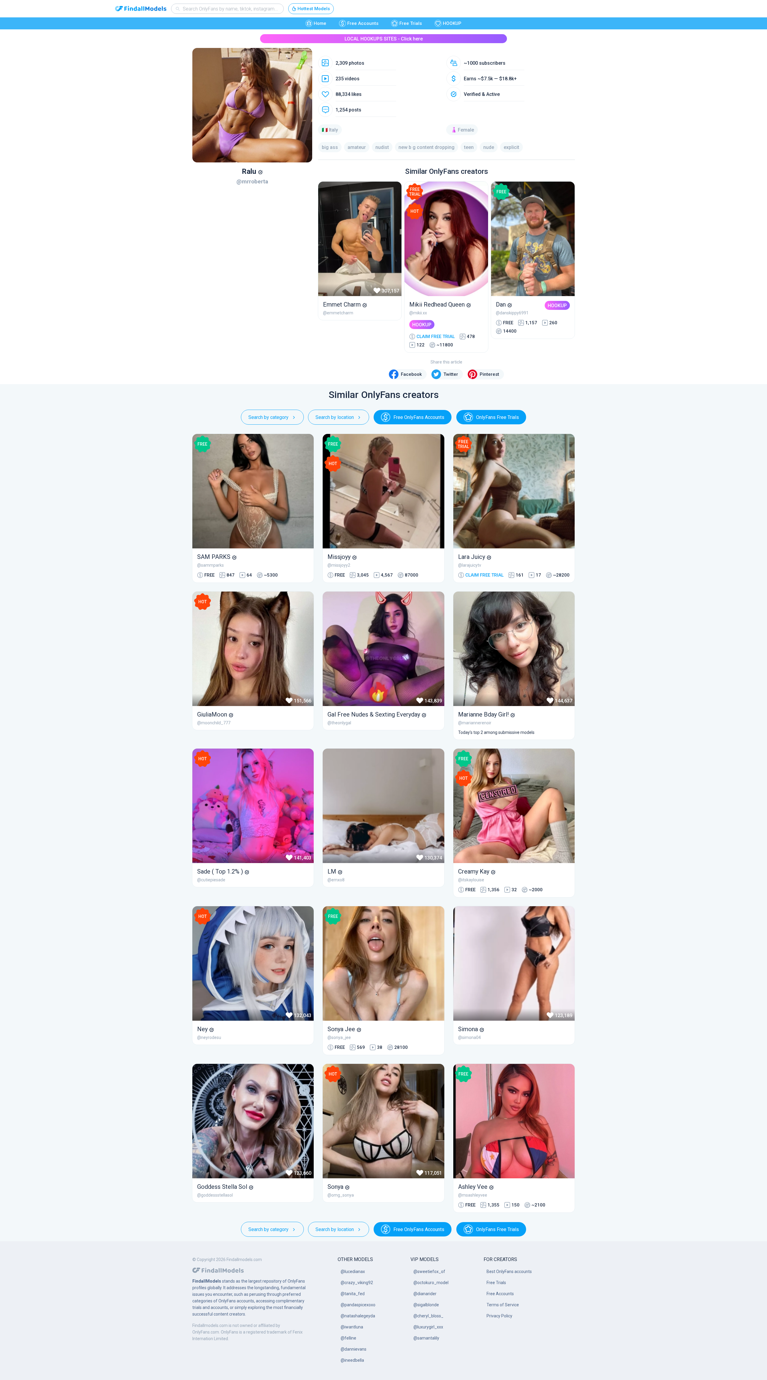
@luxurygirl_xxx (428, 1327)
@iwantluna (352, 1327)
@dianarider (425, 1293)
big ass (330, 147)
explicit (511, 147)
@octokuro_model (431, 1282)
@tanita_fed (353, 1293)
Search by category (268, 417)
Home (320, 23)
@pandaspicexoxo (358, 1304)
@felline (348, 1338)
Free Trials (410, 23)
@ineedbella (352, 1360)
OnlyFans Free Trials (497, 417)
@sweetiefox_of (429, 1271)
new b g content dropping (426, 147)
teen (469, 147)
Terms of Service (503, 1304)
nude (488, 147)
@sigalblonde (426, 1304)
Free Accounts (362, 23)
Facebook (411, 374)
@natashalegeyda (358, 1315)
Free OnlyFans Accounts (418, 417)
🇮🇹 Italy (330, 130)
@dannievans (353, 1349)
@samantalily (426, 1338)
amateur (357, 147)
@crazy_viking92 (357, 1282)
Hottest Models (314, 8)
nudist (382, 147)
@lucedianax (353, 1271)
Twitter (450, 374)
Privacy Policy (499, 1315)
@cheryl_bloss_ (428, 1315)
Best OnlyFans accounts (509, 1271)
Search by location (334, 417)
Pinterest (489, 374)
